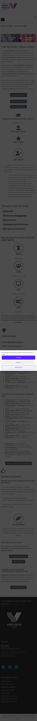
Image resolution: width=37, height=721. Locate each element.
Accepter (18, 358)
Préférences (18, 367)
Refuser (18, 362)
